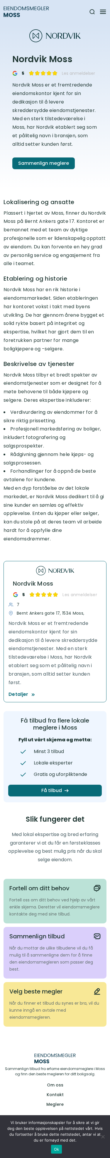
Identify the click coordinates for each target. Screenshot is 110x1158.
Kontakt (55, 1095)
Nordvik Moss (33, 583)
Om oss (55, 1085)
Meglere (55, 1104)
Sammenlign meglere (43, 163)
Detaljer (18, 694)
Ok (56, 1149)
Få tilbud (51, 790)
